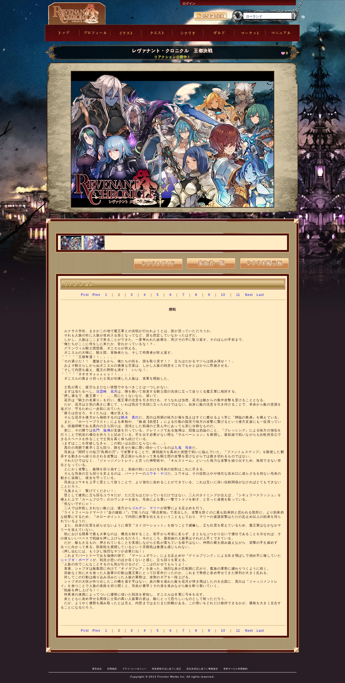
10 (223, 295)
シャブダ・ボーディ (77, 560)
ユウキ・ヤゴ (156, 473)
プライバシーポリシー (134, 668)
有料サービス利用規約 (235, 668)
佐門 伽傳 (102, 430)
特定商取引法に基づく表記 (166, 668)
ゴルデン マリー (146, 508)
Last (260, 295)
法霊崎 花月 (107, 391)
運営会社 (97, 668)
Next (249, 295)
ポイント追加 (210, 16)
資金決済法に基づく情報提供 (202, 668)
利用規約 (112, 668)
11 (238, 295)
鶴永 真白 (130, 417)
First (85, 295)
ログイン (188, 3)
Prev (96, 295)
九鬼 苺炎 (183, 447)
